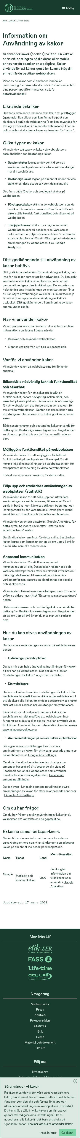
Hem (5, 20)
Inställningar (48, 1132)
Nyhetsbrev (40, 1071)
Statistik (40, 1026)
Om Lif (12, 20)
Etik (40, 1031)
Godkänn (67, 1132)
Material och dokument (40, 1042)
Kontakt (40, 1015)
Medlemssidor (40, 1004)
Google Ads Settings (42, 755)
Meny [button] (70, 8)
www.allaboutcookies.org (20, 729)
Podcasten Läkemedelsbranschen (40, 1077)
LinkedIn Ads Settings (19, 795)
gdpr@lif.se (52, 819)
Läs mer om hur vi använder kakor (50, 1124)
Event (40, 1037)
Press (40, 1009)
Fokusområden (40, 1020)
